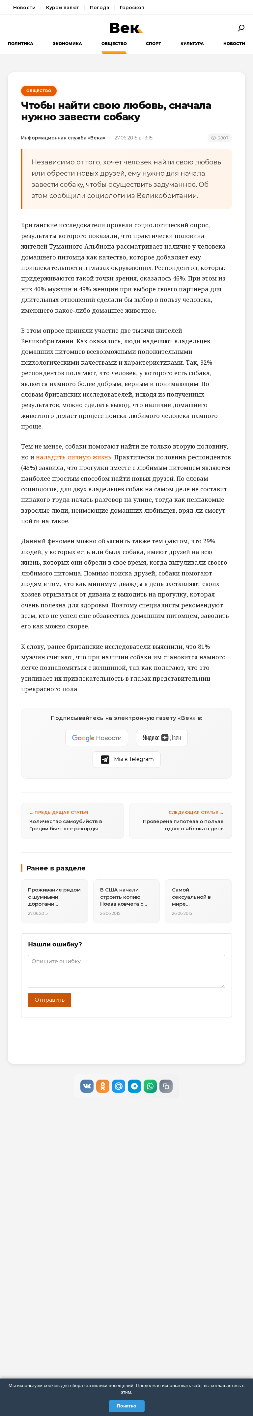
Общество (114, 43)
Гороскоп (132, 8)
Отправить (50, 1000)
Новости (24, 8)
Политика (20, 43)
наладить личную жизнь (73, 457)
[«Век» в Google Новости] (96, 738)
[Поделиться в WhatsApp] (150, 1086)
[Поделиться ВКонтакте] (87, 1086)
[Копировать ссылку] (166, 1086)
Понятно (126, 1405)
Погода (100, 8)
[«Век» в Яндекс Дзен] (162, 738)
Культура (192, 43)
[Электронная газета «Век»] (126, 28)
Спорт (153, 43)
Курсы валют (62, 8)
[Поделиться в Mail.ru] (118, 1086)
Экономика (67, 43)
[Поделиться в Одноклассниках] (102, 1086)
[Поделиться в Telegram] (134, 1086)
